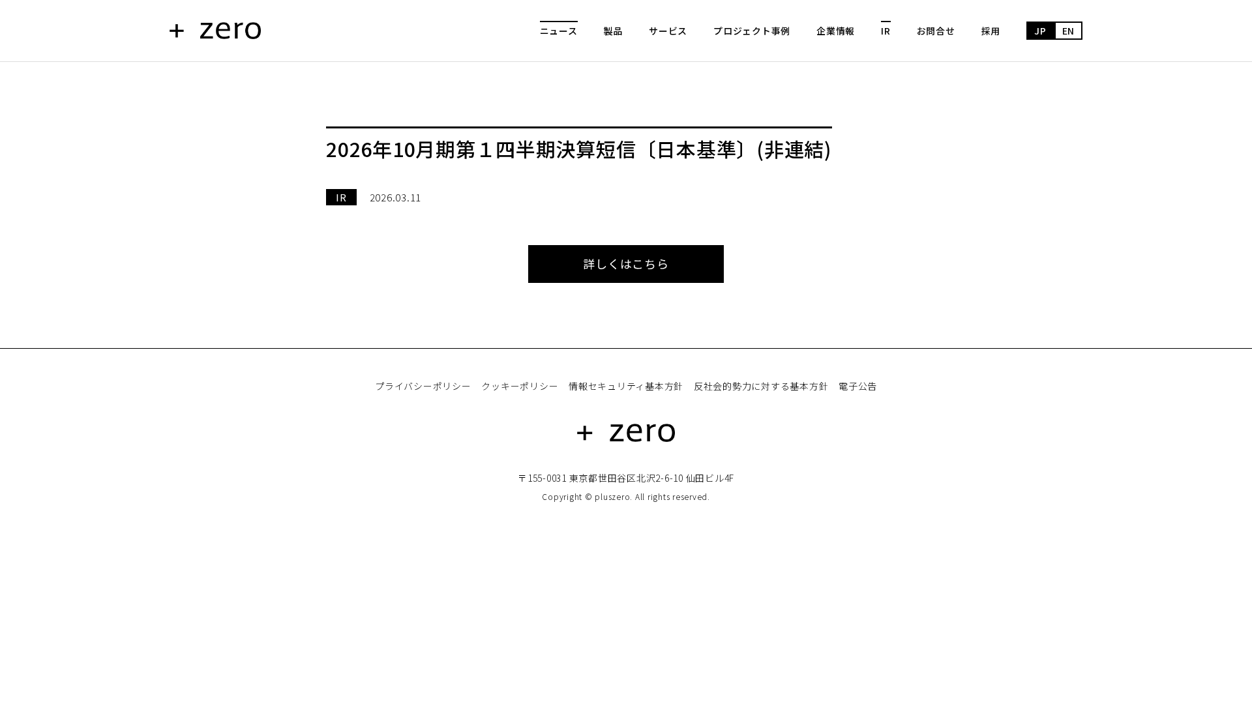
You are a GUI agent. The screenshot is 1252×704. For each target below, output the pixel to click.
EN (1068, 30)
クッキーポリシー (519, 385)
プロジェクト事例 (751, 30)
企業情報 (835, 30)
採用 (991, 30)
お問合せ (936, 30)
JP (1040, 30)
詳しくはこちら (625, 263)
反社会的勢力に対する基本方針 (761, 385)
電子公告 (858, 385)
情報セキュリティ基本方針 (626, 385)
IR (886, 30)
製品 (613, 30)
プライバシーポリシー (423, 385)
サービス (668, 30)
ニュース (559, 30)
